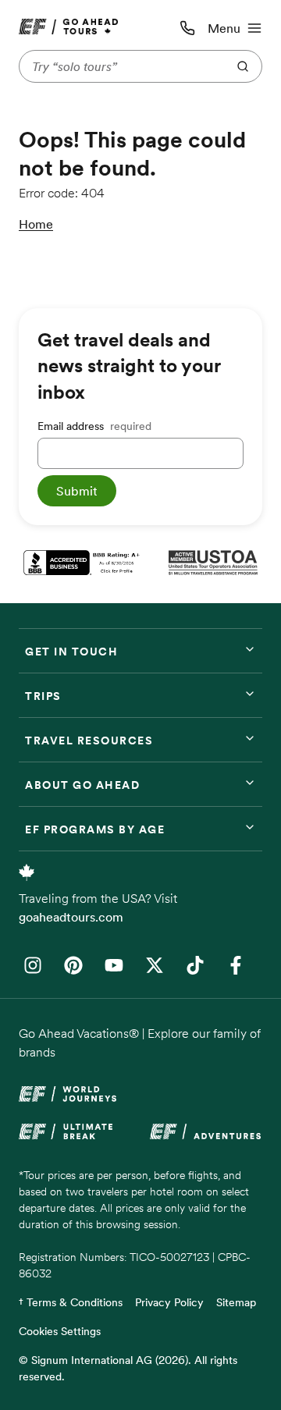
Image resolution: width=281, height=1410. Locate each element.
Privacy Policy (169, 1302)
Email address (94, 426)
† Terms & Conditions (71, 1302)
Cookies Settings (60, 1331)
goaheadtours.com (71, 916)
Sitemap (236, 1302)
